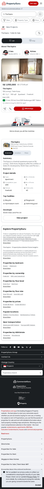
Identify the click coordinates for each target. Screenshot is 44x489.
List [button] (13, 41)
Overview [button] (8, 153)
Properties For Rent (8, 454)
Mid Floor (15, 284)
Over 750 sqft (7, 294)
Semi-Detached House (11, 240)
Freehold (6, 276)
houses (21, 429)
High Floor (6, 284)
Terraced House (19, 239)
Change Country (7, 362)
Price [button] (26, 153)
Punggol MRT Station (28, 325)
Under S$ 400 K (8, 304)
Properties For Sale (8, 449)
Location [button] (18, 153)
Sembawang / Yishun (27, 315)
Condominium (11, 237)
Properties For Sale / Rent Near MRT (15, 464)
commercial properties (34, 429)
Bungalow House (28, 240)
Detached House (30, 239)
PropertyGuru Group (9, 352)
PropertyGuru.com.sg (8, 411)
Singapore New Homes (10, 459)
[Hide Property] (34, 62)
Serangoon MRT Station (11, 325)
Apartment (20, 237)
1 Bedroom (13, 266)
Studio (5, 266)
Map (33, 41)
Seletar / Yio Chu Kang (10, 315)
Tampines (6, 335)
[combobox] (20, 14)
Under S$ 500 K (20, 304)
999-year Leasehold (18, 276)
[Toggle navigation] (41, 3)
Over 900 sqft (18, 294)
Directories (5, 444)
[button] (3, 27)
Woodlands (16, 335)
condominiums (12, 427)
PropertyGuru (6, 439)
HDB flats (29, 427)
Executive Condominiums (9, 429)
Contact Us (5, 357)
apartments (21, 427)
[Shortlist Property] (39, 62)
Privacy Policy (32, 477)
